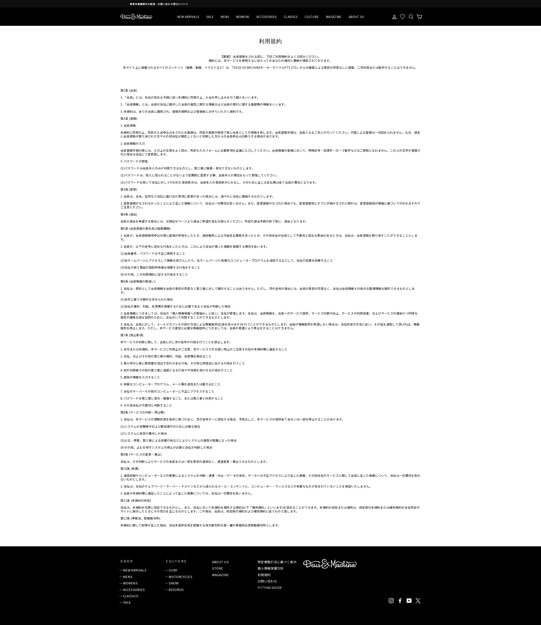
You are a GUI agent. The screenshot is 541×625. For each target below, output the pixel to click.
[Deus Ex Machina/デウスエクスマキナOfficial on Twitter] (418, 600)
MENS (225, 17)
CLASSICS (291, 17)
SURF (173, 570)
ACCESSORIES (266, 17)
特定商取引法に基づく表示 (277, 562)
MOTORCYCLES (180, 576)
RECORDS (176, 589)
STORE (217, 568)
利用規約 (264, 575)
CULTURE (312, 17)
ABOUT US (356, 17)
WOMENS (242, 17)
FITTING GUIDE (270, 587)
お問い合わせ (267, 581)
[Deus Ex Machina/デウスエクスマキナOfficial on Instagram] (391, 600)
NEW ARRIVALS (188, 17)
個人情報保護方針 (271, 568)
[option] (270, 3)
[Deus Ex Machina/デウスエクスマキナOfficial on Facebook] (400, 600)
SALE (210, 17)
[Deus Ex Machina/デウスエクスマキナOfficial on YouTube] (409, 600)
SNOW (174, 583)
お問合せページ (176, 221)
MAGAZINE (334, 17)
